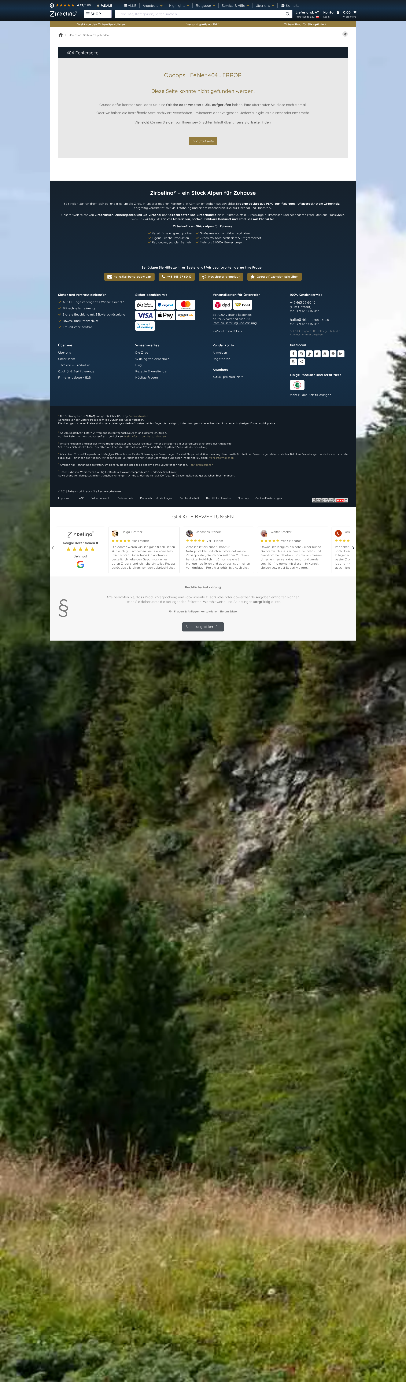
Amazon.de (225, 443)
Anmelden (220, 352)
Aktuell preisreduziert (228, 377)
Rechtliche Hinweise (218, 498)
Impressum (65, 498)
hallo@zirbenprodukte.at (310, 319)
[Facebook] (293, 353)
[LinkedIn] (340, 353)
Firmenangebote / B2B (74, 377)
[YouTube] (325, 353)
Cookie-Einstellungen (268, 498)
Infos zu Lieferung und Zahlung (235, 323)
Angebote (151, 5)
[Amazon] (293, 361)
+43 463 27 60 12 (303, 302)
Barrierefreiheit (189, 498)
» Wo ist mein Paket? (227, 331)
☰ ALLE (130, 5)
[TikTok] (309, 353)
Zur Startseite (203, 141)
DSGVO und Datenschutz (80, 321)
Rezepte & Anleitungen (151, 371)
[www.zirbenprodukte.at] (63, 14)
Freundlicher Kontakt (77, 327)
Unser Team (66, 359)
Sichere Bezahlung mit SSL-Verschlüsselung (94, 314)
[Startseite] (60, 35)
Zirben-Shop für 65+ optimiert (305, 24)
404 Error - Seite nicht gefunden (89, 35)
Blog (138, 365)
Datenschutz (125, 498)
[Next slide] (353, 548)
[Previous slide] (53, 548)
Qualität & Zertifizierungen (77, 371)
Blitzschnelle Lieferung (79, 308)
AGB (81, 498)
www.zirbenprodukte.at (112, 443)
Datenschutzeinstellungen (156, 498)
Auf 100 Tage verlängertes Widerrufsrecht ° (93, 302)
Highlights (177, 5)
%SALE (106, 5)
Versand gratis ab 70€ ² (203, 24)
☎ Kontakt (290, 5)
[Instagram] (301, 353)
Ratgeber (203, 5)
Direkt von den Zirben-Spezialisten (101, 24)
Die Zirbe (141, 352)
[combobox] (203, 14)
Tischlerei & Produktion (74, 365)
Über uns (263, 5)
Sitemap (243, 498)
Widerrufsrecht (101, 498)
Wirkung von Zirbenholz (152, 359)
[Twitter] (317, 353)
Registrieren (221, 359)
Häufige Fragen (146, 377)
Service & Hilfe (233, 5)
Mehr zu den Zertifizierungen (310, 395)
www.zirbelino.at (142, 443)
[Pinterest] (333, 353)
